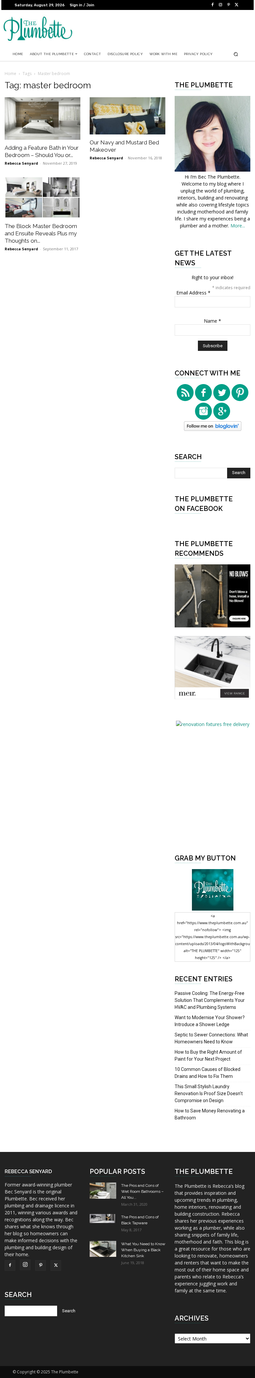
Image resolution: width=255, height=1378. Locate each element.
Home (10, 73)
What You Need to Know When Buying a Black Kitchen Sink (143, 1250)
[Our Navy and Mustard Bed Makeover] (127, 116)
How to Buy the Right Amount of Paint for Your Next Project (208, 1055)
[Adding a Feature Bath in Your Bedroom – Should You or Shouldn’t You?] (42, 118)
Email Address (193, 292)
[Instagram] (220, 5)
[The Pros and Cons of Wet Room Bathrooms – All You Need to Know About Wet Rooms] (103, 1190)
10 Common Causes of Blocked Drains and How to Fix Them (207, 1073)
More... (237, 225)
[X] (236, 5)
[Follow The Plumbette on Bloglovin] (212, 429)
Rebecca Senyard (21, 163)
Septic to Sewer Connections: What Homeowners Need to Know (211, 1038)
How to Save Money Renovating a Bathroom (210, 1114)
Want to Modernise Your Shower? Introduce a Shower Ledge (210, 1021)
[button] (235, 53)
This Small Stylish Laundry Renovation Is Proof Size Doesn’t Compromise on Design (209, 1093)
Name (212, 321)
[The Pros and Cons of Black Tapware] (103, 1218)
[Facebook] (212, 5)
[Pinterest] (228, 5)
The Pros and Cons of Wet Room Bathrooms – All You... (142, 1191)
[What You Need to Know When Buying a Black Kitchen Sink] (103, 1248)
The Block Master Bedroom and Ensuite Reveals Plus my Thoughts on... (41, 233)
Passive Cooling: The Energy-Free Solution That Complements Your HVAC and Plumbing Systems (210, 1000)
